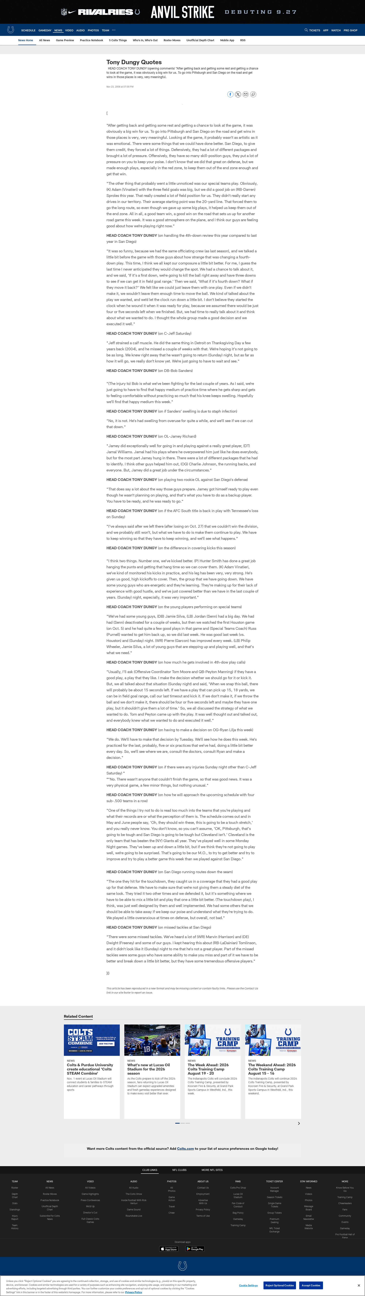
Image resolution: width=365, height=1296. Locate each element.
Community (345, 1215)
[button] (177, 1123)
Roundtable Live (134, 1215)
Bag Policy (238, 1212)
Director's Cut (90, 1212)
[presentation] (299, 1124)
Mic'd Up (90, 1206)
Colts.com (185, 1148)
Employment (202, 1194)
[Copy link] (253, 94)
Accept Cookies (311, 1285)
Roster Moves (50, 1194)
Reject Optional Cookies (280, 1285)
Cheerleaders (345, 1203)
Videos (308, 1194)
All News (49, 1187)
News (50, 1181)
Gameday (238, 1219)
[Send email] (246, 96)
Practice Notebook (49, 1200)
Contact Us (203, 1187)
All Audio (133, 1187)
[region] (182, 1285)
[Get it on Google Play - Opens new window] (195, 1250)
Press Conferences (90, 1200)
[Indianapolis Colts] (182, 1266)
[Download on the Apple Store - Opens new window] (168, 1249)
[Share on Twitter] (238, 96)
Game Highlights (90, 1194)
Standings (15, 1209)
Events (345, 1222)
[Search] (306, 29)
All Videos (90, 1187)
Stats (14, 1203)
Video (90, 1181)
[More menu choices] (113, 30)
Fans (345, 1209)
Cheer (172, 1212)
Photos (171, 1181)
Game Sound (133, 1209)
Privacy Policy (203, 1209)
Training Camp (238, 1225)
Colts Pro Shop (238, 1187)
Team (15, 1181)
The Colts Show (134, 1194)
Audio (133, 1181)
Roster (14, 1187)
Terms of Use (203, 1215)
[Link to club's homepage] (10, 29)
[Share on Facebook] (230, 96)
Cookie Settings (248, 1285)
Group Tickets (274, 1212)
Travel (172, 1206)
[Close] (359, 1285)
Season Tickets (274, 1197)
